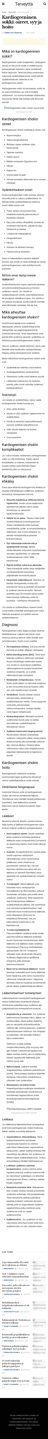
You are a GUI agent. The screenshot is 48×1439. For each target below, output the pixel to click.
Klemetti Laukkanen (11, 1326)
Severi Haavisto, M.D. (11, 1311)
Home (4, 12)
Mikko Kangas (9, 1268)
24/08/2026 (25, 1384)
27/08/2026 (20, 1268)
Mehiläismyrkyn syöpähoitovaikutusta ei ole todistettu (15, 1305)
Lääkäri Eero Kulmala (13, 33)
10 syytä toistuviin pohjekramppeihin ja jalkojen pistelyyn (12, 1363)
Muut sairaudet (23, 12)
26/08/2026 (20, 1341)
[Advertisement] (24, 41)
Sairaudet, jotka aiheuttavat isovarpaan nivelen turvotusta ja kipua (15, 1288)
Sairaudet (12, 12)
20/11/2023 (30, 33)
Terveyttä (24, 4)
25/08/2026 (26, 1352)
